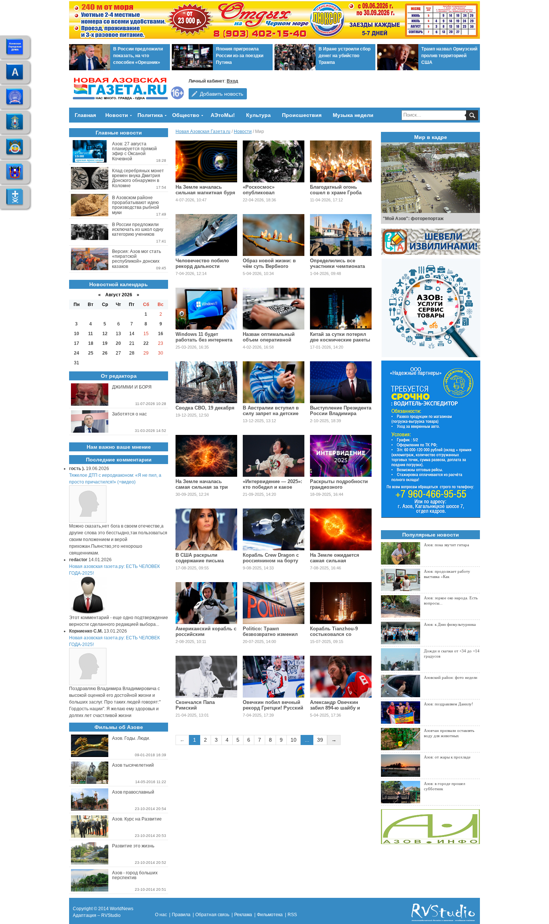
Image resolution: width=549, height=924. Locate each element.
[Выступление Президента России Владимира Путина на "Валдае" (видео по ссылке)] (341, 382)
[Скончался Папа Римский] (206, 677)
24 (76, 353)
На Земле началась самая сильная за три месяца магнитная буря (204, 487)
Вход (232, 81)
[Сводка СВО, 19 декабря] (206, 382)
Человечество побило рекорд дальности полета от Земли (202, 266)
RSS (292, 914)
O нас (161, 914)
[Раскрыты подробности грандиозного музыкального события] (341, 456)
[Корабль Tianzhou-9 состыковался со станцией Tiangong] (341, 603)
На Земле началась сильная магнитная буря (205, 189)
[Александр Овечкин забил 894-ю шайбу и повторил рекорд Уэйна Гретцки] (341, 677)
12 (105, 333)
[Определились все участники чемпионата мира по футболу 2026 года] (341, 235)
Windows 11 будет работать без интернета (204, 337)
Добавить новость (221, 94)
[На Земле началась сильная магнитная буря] (206, 161)
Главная (85, 115)
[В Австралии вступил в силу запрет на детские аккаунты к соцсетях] (273, 382)
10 (294, 740)
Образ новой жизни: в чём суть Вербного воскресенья (269, 266)
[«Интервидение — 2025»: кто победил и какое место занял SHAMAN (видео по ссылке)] (273, 456)
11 (90, 333)
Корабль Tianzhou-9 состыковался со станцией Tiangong (334, 634)
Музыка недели (353, 115)
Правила (181, 914)
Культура (258, 115)
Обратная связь (212, 914)
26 (105, 353)
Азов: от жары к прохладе (447, 757)
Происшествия (302, 115)
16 (160, 333)
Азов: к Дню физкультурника (450, 624)
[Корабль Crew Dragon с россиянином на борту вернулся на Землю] (273, 529)
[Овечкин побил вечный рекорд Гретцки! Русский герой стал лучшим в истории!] (273, 677)
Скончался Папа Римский (195, 705)
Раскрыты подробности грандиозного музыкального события (339, 487)
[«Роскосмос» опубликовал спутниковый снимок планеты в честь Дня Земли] (273, 161)
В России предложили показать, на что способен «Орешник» (138, 55)
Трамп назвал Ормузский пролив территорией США (449, 55)
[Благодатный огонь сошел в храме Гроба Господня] (341, 161)
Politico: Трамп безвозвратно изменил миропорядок (270, 634)
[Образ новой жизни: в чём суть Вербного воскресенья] (273, 235)
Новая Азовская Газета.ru (203, 131)
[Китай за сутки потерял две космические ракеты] (341, 309)
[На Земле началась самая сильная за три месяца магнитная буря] (206, 456)
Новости (116, 115)
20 (118, 343)
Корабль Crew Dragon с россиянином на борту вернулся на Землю (271, 560)
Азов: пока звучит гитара (446, 545)
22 (146, 343)
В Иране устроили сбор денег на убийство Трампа (344, 55)
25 (90, 353)
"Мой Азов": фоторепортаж (413, 218)
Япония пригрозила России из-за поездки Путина (239, 55)
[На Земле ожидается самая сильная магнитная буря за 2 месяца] (341, 529)
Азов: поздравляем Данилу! (448, 704)
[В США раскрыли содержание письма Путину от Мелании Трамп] (206, 529)
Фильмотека (270, 914)
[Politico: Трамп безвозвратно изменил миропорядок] (273, 603)
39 (320, 740)
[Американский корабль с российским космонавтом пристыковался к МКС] (206, 603)
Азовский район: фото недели (450, 677)
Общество (185, 115)
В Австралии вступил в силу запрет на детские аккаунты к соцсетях (271, 413)
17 (76, 343)
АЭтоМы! (223, 115)
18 (90, 343)
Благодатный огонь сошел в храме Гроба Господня (336, 192)
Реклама (243, 914)
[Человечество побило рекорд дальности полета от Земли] (206, 235)
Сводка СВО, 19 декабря (205, 408)
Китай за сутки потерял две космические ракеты (340, 337)
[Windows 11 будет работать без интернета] (206, 309)
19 (105, 343)
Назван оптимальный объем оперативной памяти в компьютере (269, 339)
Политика (150, 115)
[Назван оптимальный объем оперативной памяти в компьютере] (273, 309)
